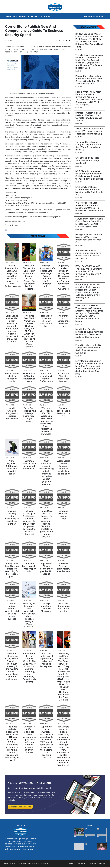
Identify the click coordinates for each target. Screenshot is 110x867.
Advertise (92, 863)
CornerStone (10, 110)
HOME (8, 16)
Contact (102, 863)
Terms (71, 863)
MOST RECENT (19, 16)
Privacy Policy (81, 863)
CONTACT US (44, 16)
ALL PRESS (32, 16)
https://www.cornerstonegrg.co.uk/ (47, 217)
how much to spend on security (45, 144)
